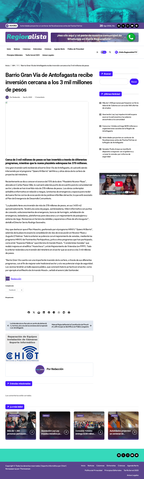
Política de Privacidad (76, 49)
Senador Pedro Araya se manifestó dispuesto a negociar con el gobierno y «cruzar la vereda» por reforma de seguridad (118, 153)
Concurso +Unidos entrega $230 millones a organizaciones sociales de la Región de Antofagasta (119, 128)
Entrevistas (37, 49)
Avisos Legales (48, 55)
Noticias (17, 49)
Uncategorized (14, 415)
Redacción (16, 278)
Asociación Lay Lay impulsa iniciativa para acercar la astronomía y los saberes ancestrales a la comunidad (119, 117)
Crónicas (48, 49)
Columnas (26, 49)
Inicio (9, 49)
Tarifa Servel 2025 (32, 55)
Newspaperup (11, 469)
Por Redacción (15, 97)
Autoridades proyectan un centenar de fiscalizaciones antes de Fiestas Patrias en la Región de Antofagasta (119, 140)
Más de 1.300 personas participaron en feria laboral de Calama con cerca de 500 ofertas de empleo (120, 105)
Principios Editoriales (15, 55)
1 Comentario (39, 97)
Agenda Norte (59, 49)
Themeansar (25, 469)
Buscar (107, 73)
